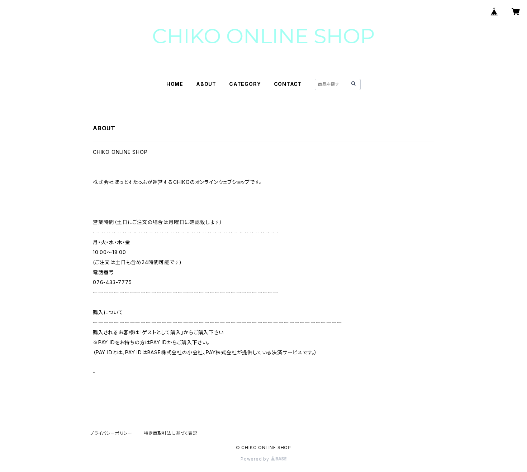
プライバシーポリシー (111, 433)
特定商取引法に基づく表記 (171, 433)
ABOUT (206, 84)
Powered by (256, 459)
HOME (174, 84)
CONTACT (288, 84)
